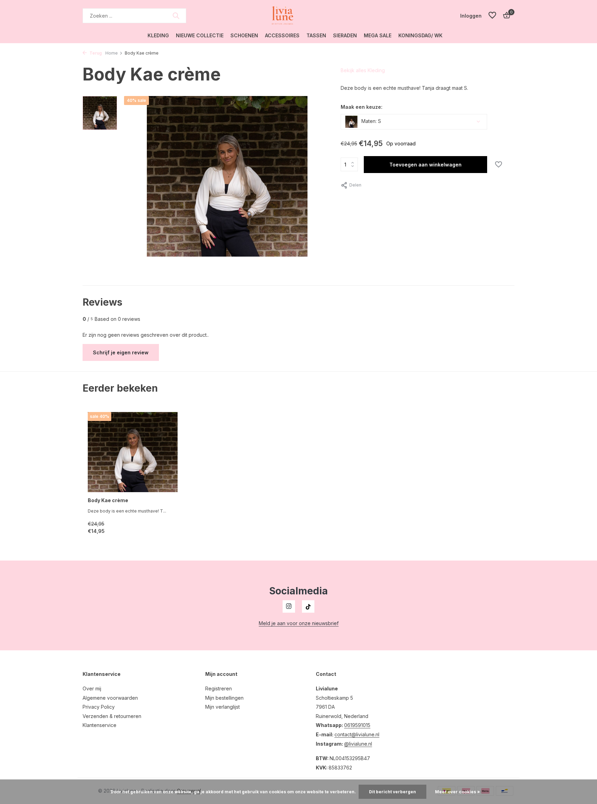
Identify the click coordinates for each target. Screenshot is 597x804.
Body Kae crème (108, 500)
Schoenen (244, 35)
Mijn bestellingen (224, 698)
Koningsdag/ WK (420, 35)
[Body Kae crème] (133, 452)
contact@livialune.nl (356, 734)
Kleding (158, 35)
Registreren (218, 688)
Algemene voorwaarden (110, 698)
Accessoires (282, 35)
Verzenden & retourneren (112, 716)
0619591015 (357, 725)
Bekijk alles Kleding (363, 70)
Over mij (92, 688)
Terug (95, 53)
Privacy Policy (99, 707)
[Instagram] (289, 606)
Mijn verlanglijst (222, 707)
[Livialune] (298, 15)
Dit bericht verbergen (392, 791)
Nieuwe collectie (200, 35)
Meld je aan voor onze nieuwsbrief (299, 623)
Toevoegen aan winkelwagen (425, 165)
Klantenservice (99, 725)
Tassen (316, 35)
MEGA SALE (377, 35)
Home (111, 53)
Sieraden (345, 35)
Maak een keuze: (361, 107)
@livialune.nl (358, 744)
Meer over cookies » (457, 791)
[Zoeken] (176, 15)
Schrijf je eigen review (121, 352)
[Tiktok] (308, 606)
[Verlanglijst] (492, 15)
